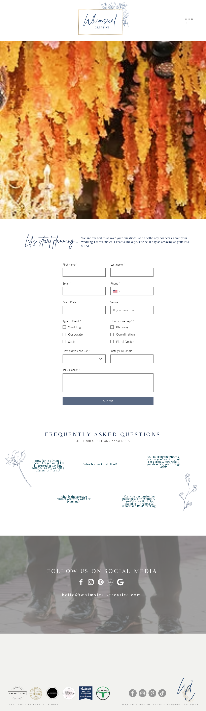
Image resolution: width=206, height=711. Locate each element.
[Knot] (110, 582)
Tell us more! (71, 369)
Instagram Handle (121, 350)
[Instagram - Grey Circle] (142, 693)
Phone (115, 283)
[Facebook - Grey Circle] (133, 693)
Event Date (69, 302)
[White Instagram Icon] (91, 582)
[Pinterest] (101, 582)
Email (67, 283)
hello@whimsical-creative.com (101, 595)
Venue (114, 302)
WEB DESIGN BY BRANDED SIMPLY (33, 704)
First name (70, 264)
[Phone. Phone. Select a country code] (117, 291)
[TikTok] (162, 693)
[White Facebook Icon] (81, 582)
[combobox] (84, 358)
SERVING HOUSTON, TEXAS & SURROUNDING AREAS (160, 704)
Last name (117, 264)
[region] (38, 467)
